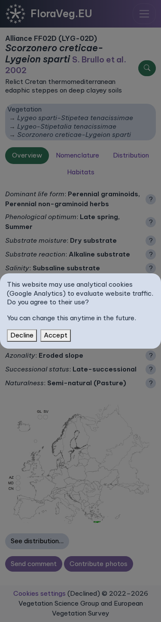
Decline (21, 335)
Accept (55, 335)
